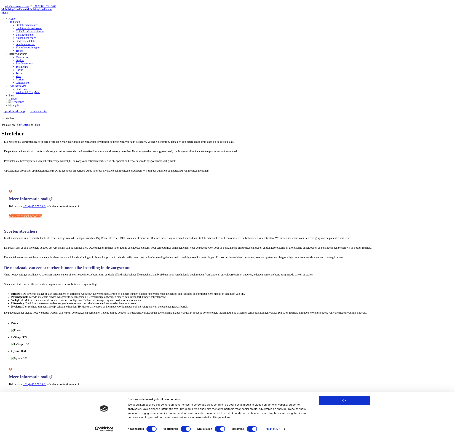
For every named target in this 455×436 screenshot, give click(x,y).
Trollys (19, 50)
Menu (4, 12)
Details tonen (272, 428)
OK (344, 400)
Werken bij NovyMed (28, 92)
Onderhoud (22, 89)
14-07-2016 (22, 124)
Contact (13, 98)
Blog (11, 95)
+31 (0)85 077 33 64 (44, 6)
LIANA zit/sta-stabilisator (30, 31)
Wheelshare (22, 82)
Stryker (20, 60)
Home (12, 18)
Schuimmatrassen (25, 44)
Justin (37, 124)
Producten (14, 21)
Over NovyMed (17, 85)
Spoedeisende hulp (14, 111)
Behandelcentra (38, 111)
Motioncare (22, 57)
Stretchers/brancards (27, 25)
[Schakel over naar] (16, 101)
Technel (20, 73)
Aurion (20, 79)
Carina (19, 69)
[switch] (186, 429)
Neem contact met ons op (27, 215)
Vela (18, 76)
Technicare (22, 66)
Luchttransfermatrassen (29, 28)
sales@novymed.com (17, 6)
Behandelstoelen (25, 34)
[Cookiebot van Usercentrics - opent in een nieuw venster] (104, 429)
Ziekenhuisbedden (26, 37)
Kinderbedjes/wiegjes (28, 47)
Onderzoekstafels (25, 41)
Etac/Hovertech (24, 63)
